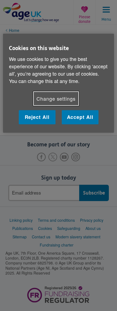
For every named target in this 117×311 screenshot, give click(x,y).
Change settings (56, 98)
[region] (58, 83)
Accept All (80, 117)
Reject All (37, 117)
